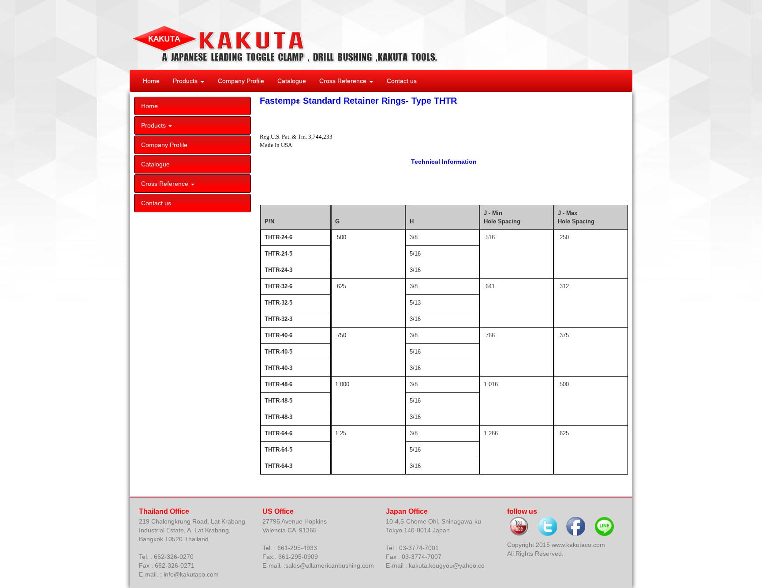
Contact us (402, 80)
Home (151, 80)
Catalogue (291, 80)
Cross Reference (343, 80)
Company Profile (241, 80)
